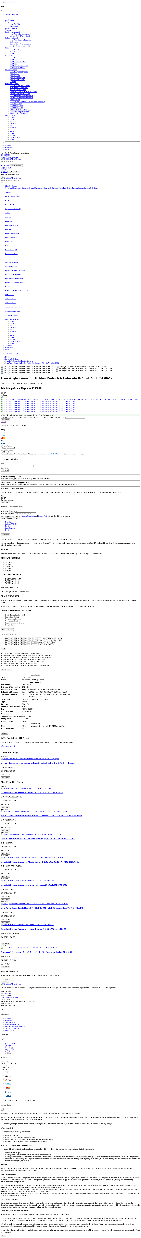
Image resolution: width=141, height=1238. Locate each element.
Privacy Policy (43, 516)
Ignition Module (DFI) (17, 78)
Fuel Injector (14, 60)
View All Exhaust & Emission (20, 40)
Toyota (12, 120)
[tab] (72, 522)
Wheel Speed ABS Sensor (19, 114)
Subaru (12, 135)
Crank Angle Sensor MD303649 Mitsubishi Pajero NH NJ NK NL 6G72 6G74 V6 (38, 839)
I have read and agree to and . (26, 516)
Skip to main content (8, 2)
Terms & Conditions (28, 516)
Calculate (5, 470)
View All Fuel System (17, 58)
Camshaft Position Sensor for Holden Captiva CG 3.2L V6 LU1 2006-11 (33, 929)
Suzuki (12, 139)
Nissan (12, 126)
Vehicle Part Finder (12, 14)
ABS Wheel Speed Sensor (19, 88)
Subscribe (5, 982)
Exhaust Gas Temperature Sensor (21, 98)
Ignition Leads (15, 76)
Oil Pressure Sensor (16, 106)
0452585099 (5, 155)
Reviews (8, 530)
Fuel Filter (13, 54)
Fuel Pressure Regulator (18, 62)
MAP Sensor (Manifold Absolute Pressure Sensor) (27, 102)
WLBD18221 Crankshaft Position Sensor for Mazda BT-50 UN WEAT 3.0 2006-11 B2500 (41, 816)
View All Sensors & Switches (20, 86)
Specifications (10, 528)
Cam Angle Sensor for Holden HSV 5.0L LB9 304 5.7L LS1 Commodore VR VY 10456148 (42, 908)
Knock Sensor (15, 100)
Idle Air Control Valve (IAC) (20, 36)
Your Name (5, 511)
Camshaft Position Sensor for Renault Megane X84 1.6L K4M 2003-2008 (34, 885)
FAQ (7, 149)
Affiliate (8, 1053)
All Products (9, 20)
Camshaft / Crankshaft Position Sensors (23, 92)
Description (9, 522)
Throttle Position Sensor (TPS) (20, 110)
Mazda (12, 133)
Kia (11, 129)
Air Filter (13, 52)
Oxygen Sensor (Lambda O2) (20, 46)
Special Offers (10, 1049)
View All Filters (15, 50)
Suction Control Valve (17, 68)
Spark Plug (13, 82)
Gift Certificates (10, 1051)
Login (3, 168)
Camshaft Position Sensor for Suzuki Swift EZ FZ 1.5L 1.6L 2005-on (32, 792)
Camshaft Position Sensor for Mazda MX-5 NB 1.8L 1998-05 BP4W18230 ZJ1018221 (40, 862)
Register (8, 168)
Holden (12, 118)
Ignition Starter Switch (17, 80)
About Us (8, 145)
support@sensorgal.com (9, 157)
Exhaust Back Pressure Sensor (20, 44)
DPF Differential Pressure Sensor (21, 96)
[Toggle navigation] (2, 176)
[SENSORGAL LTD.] (11, 159)
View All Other (15, 24)
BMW (12, 131)
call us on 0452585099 (51, 454)
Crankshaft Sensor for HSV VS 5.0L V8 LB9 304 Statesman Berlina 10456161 (36, 952)
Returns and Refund (12, 1024)
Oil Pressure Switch (16, 108)
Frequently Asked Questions (15, 1026)
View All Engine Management (20, 34)
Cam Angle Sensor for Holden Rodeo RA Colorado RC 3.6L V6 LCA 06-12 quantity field (32, 417)
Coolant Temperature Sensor (20, 94)
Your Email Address (8, 513)
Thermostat (14, 26)
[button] (7, 22)
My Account (5, 165)
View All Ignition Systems (19, 72)
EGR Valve (14, 42)
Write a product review (9, 746)
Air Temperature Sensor (18, 90)
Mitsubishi (13, 124)
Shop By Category (11, 186)
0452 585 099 (6, 993)
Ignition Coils (14, 74)
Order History (10, 1043)
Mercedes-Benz (15, 137)
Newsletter (9, 1047)
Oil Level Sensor (15, 104)
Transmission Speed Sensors (19, 112)
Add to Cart (5, 419)
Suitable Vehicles (11, 524)
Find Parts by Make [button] (12, 320)
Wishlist (3, 170)
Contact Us (9, 147)
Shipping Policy (10, 1022)
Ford (11, 122)
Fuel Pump (13, 64)
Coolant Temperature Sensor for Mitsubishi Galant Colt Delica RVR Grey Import (37, 763)
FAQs (7, 526)
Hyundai (13, 128)
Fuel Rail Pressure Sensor (19, 66)
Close (3, 1236)
